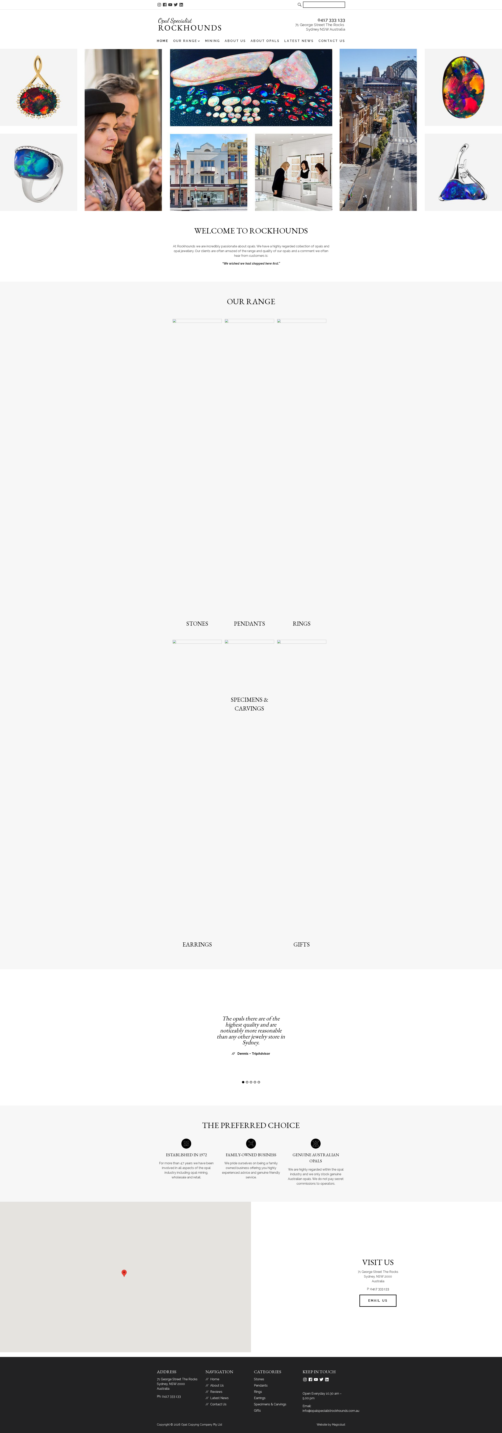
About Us (235, 41)
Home (162, 41)
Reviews (216, 1392)
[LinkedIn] (181, 4)
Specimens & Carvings (270, 1404)
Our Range (185, 41)
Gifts (302, 944)
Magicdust (338, 1424)
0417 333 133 (379, 1289)
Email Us (378, 1300)
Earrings (197, 944)
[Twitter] (175, 4)
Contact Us (331, 41)
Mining (212, 41)
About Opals (265, 41)
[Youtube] (170, 4)
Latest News (299, 41)
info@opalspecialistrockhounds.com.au (331, 1411)
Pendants (249, 623)
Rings (302, 623)
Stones (197, 623)
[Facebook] (164, 4)
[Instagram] (159, 4)
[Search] (300, 5)
